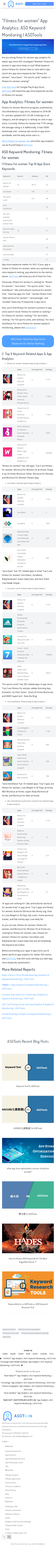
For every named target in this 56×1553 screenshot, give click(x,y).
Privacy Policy (10, 1482)
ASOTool (28, 145)
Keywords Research (13, 1451)
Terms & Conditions (13, 1486)
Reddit (12, 1354)
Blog (7, 1494)
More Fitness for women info (16, 141)
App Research (10, 1455)
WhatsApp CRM (11, 1506)
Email (28, 1354)
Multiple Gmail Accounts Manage (18, 1521)
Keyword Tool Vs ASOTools (28, 1086)
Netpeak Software (12, 1514)
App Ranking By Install (14, 1462)
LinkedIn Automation (13, 1510)
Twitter (5, 1354)
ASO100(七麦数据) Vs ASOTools (28, 1128)
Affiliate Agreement (12, 1479)
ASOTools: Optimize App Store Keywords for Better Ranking (28, 341)
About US (8, 1498)
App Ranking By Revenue (15, 1459)
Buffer (35, 1354)
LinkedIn (43, 1354)
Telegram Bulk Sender (14, 1525)
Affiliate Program (11, 1475)
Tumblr (21, 1354)
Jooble (7, 1518)
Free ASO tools (9, 87)
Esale (7, 1529)
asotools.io (30, 327)
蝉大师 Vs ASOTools (28, 1213)
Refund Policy (10, 1490)
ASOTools (7, 91)
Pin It (51, 1354)
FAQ (6, 1466)
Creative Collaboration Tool (16, 1533)
